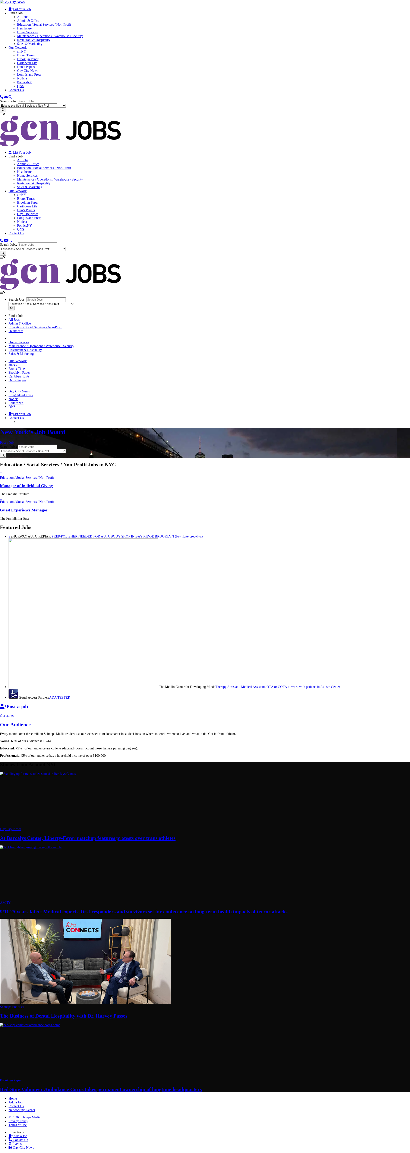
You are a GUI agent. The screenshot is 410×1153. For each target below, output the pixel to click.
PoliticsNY (24, 82)
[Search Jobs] (3, 110)
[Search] (10, 97)
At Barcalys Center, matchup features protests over (88, 838)
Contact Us (16, 90)
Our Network (18, 47)
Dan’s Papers (26, 67)
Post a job (17, 706)
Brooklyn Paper (27, 59)
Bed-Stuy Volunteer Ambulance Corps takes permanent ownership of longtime (101, 1089)
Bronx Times (26, 55)
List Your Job (22, 9)
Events (17, 1144)
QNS (20, 86)
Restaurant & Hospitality (33, 40)
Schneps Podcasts (12, 1007)
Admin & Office (28, 20)
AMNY (5, 902)
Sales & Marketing (29, 44)
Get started (7, 715)
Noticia (22, 78)
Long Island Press (29, 74)
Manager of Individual (26, 485)
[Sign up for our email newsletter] (6, 97)
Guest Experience (23, 510)
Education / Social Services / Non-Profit (44, 24)
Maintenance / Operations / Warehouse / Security (50, 36)
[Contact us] (1, 97)
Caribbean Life (27, 63)
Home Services (27, 32)
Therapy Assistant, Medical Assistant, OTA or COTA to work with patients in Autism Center (277, 687)
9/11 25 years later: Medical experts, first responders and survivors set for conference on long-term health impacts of (143, 911)
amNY (21, 51)
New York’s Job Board (33, 432)
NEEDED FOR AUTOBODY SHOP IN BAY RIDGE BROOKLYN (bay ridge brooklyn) (127, 536)
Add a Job (20, 1136)
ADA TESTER (59, 697)
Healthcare (24, 28)
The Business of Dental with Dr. (63, 1016)
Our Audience (15, 724)
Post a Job (7, 442)
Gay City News (27, 70)
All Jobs (22, 17)
